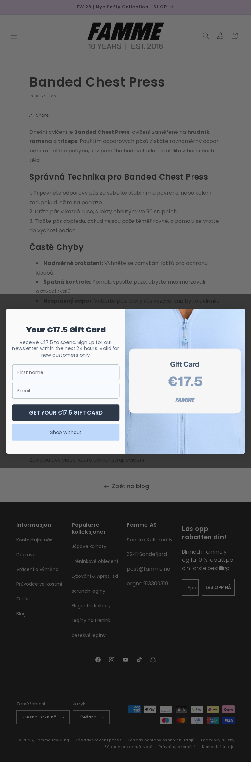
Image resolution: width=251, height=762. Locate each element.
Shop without (65, 431)
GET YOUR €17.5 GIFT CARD (66, 412)
